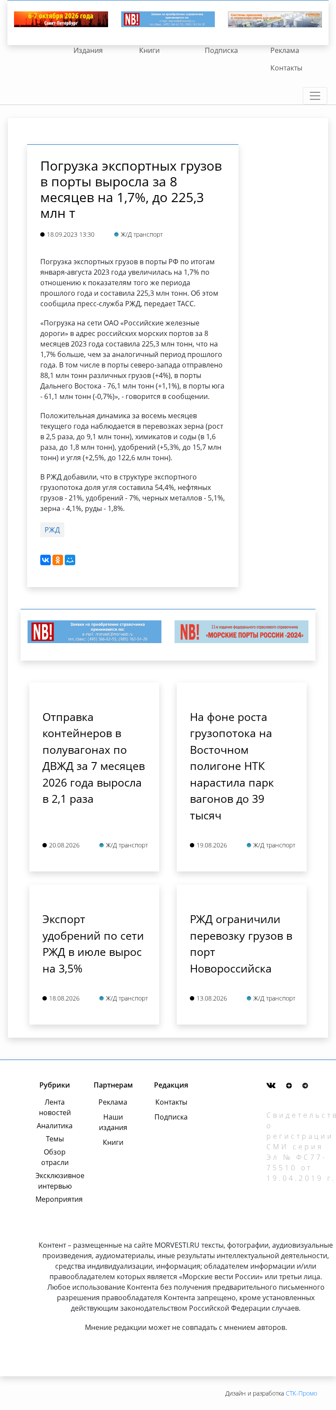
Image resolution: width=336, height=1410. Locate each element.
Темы (55, 1139)
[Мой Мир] (70, 560)
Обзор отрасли (55, 1157)
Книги (149, 50)
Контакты (286, 68)
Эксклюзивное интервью (54, 1181)
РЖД (52, 530)
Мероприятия (54, 1199)
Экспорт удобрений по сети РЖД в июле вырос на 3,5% (93, 943)
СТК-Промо (301, 1393)
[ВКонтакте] (45, 560)
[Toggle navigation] (315, 96)
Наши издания (113, 1122)
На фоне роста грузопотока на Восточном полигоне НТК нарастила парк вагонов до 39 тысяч (232, 765)
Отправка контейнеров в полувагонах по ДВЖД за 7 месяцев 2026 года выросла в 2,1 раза (93, 757)
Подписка (221, 50)
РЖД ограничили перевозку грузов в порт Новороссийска (241, 943)
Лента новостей (55, 1107)
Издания (88, 50)
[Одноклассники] (57, 560)
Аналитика (55, 1125)
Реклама (284, 50)
